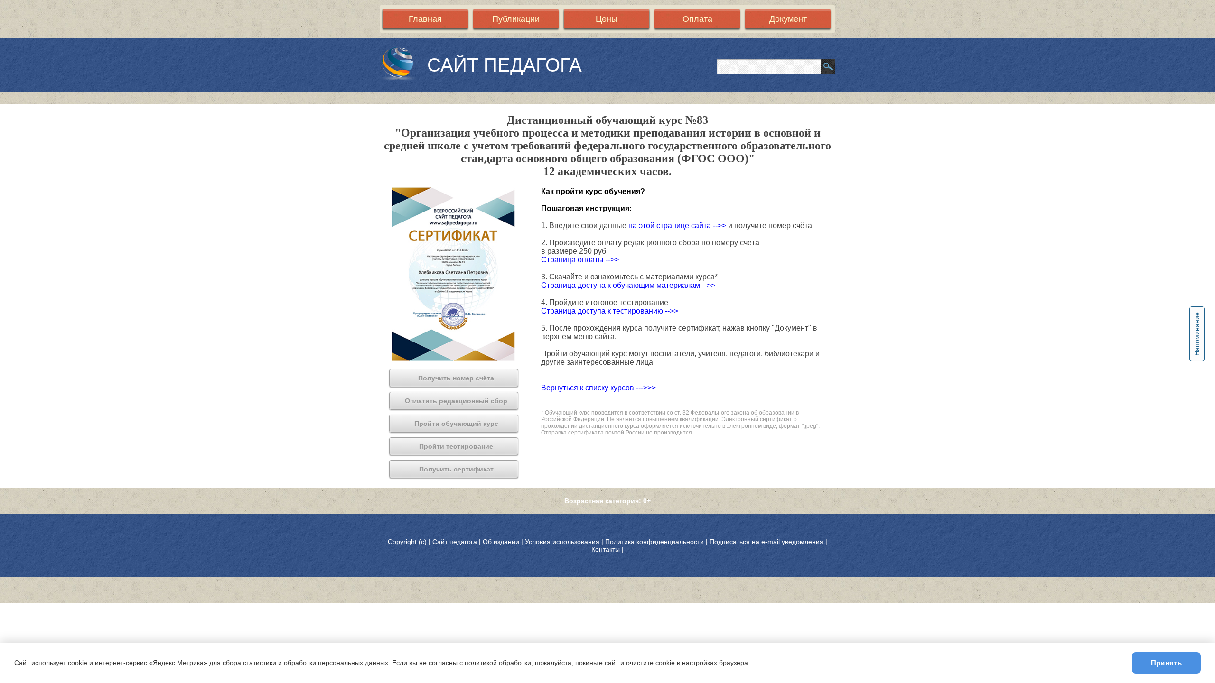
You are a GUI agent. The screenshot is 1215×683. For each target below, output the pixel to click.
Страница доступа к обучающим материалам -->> (628, 285)
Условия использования (562, 541)
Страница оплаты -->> (580, 260)
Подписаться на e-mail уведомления (766, 541)
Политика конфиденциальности (654, 541)
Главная (425, 19)
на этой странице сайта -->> (678, 226)
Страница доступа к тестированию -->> (609, 311)
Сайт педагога (455, 541)
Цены (606, 19)
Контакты (605, 549)
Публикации (516, 19)
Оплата (697, 19)
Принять (1166, 663)
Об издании (501, 541)
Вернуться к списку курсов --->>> (598, 388)
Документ (788, 19)
